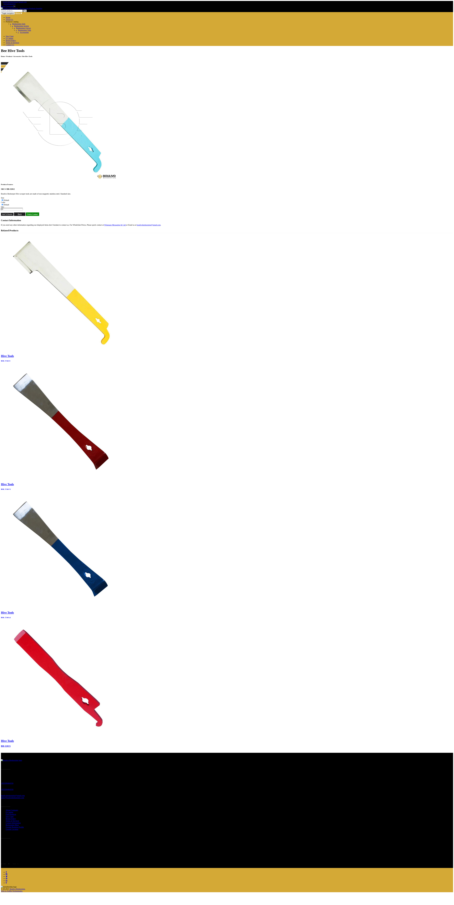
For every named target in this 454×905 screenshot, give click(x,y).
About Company (12, 810)
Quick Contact (32, 214)
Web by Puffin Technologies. (12, 891)
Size (2, 198)
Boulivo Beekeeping (17, 889)
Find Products (11, 814)
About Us (9, 20)
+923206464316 (9, 4)
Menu (17, 13)
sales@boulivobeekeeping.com (12, 798)
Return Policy (11, 41)
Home (8, 17)
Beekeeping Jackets (21, 26)
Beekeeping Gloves (23, 28)
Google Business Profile (15, 827)
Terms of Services (12, 43)
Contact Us (10, 45)
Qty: (2, 207)
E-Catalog (9, 38)
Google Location (12, 829)
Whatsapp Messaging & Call (115, 225)
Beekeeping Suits (18, 24)
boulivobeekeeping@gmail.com (15, 2)
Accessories (24, 32)
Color (3, 202)
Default (6, 200)
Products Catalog (12, 22)
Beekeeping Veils (24, 30)
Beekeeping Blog (12, 825)
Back (20, 214)
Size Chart (9, 36)
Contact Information (13, 823)
